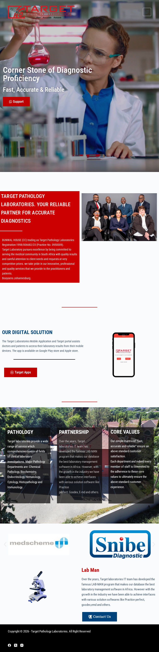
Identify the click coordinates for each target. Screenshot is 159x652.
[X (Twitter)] (15, 645)
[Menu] (147, 12)
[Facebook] (9, 645)
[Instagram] (21, 645)
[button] (5, 544)
